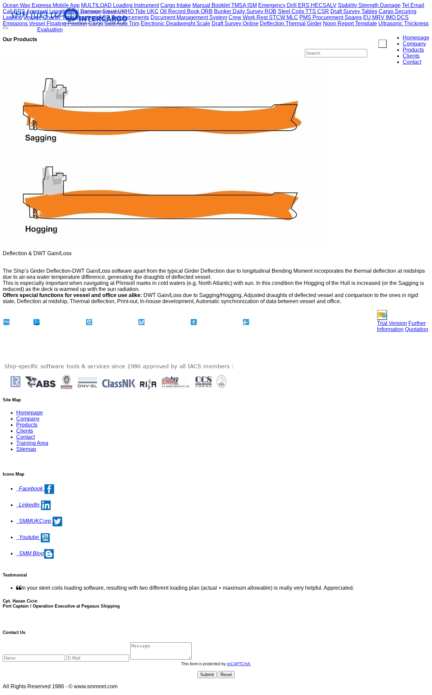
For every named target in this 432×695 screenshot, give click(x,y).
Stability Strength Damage (369, 5)
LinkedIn (28, 505)
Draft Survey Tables (353, 11)
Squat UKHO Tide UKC (130, 11)
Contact (412, 62)
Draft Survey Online (235, 23)
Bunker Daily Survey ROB (245, 11)
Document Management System (189, 17)
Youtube (28, 537)
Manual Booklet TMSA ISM (224, 5)
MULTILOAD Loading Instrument (120, 5)
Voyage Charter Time (49, 17)
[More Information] (382, 315)
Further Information (401, 326)
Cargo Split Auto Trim (113, 23)
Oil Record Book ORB (186, 11)
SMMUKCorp (34, 521)
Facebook (30, 488)
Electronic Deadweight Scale (175, 23)
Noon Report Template (350, 23)
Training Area (32, 443)
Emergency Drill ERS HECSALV (297, 5)
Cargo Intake (175, 5)
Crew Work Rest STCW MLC (263, 17)
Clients (411, 56)
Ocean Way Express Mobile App (41, 5)
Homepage (416, 38)
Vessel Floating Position (58, 23)
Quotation (416, 329)
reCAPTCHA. (239, 664)
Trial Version (392, 323)
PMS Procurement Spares (330, 17)
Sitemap (26, 449)
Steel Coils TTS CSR (303, 11)
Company (414, 44)
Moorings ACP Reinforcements (112, 17)
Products (413, 50)
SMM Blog (30, 553)
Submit (207, 674)
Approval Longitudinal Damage (63, 11)
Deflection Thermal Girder (291, 23)
